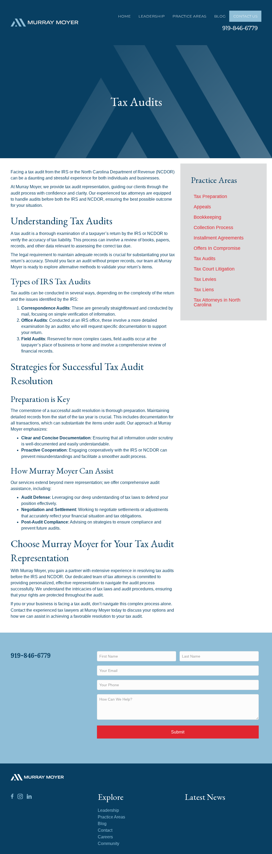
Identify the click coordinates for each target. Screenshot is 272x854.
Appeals (202, 206)
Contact (105, 830)
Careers (105, 837)
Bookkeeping (207, 217)
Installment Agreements (219, 238)
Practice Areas (189, 16)
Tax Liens (204, 289)
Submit (177, 732)
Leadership (151, 16)
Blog (220, 16)
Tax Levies (205, 279)
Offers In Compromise (217, 248)
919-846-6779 (240, 28)
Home (124, 16)
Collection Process (213, 227)
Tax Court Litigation (214, 269)
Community (108, 844)
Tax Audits (204, 258)
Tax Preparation (210, 196)
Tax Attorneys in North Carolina (217, 302)
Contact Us (245, 16)
